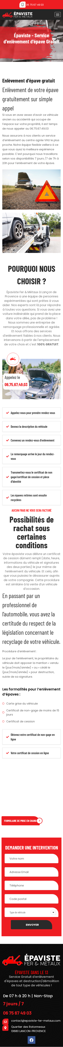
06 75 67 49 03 (35, 5)
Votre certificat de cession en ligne (30, 753)
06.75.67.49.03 (39, 128)
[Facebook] (31, 1040)
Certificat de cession (20, 721)
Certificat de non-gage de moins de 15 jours (32, 712)
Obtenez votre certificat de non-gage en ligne (33, 737)
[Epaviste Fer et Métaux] (17, 14)
